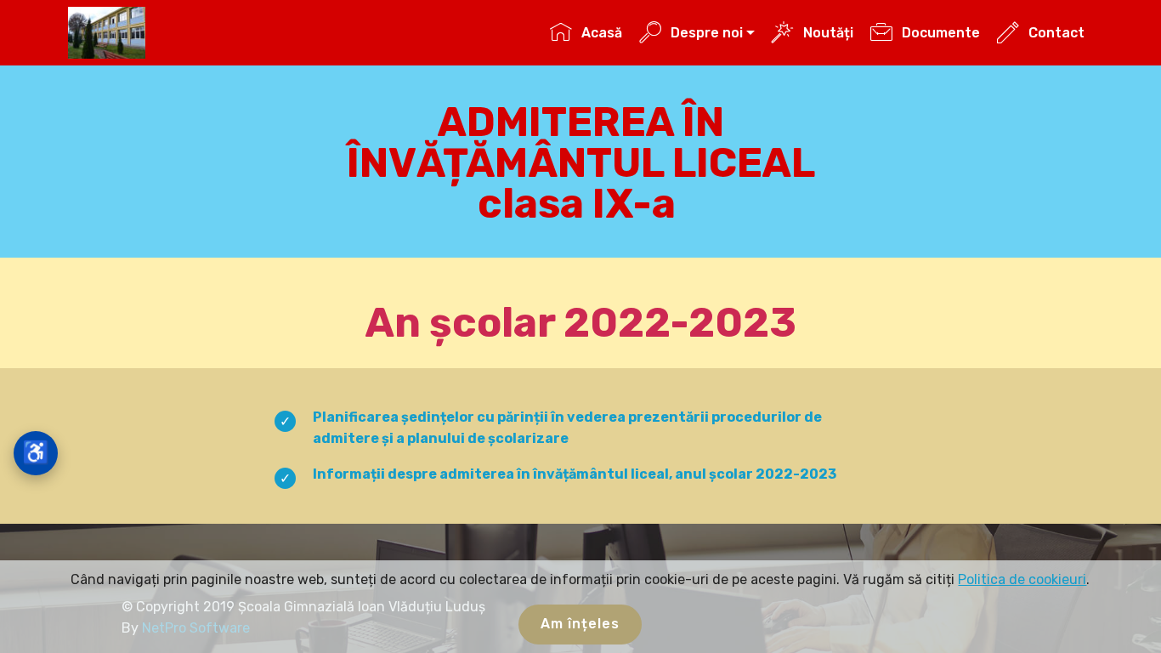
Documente (940, 33)
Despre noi (707, 33)
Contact (1056, 33)
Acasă (601, 33)
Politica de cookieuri (1022, 579)
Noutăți (827, 33)
